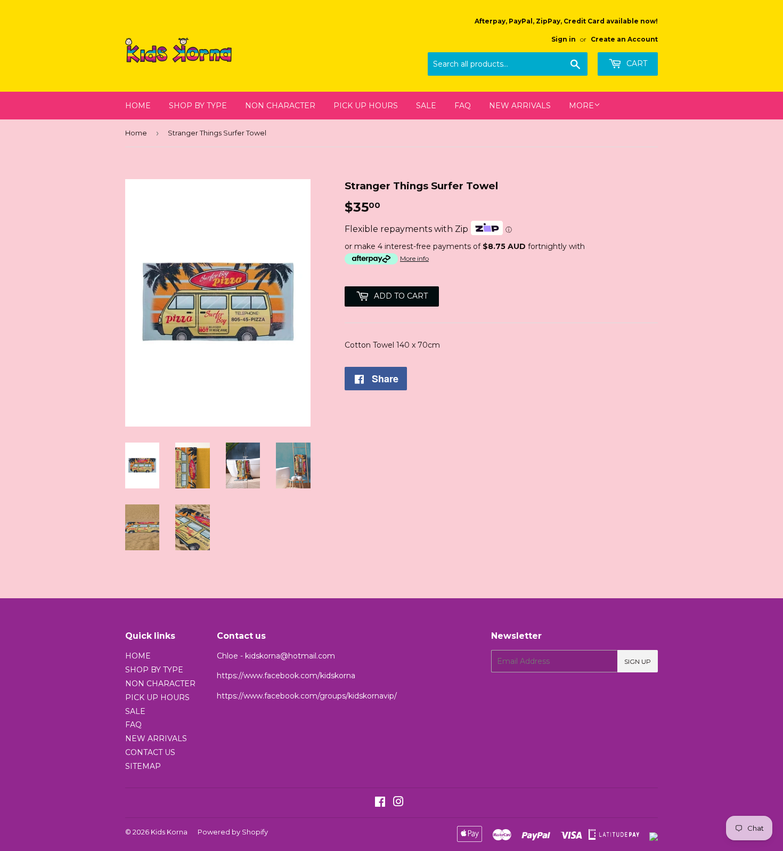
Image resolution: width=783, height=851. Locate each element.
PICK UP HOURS (365, 105)
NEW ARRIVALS (520, 105)
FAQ (462, 105)
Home (136, 133)
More (581, 105)
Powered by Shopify (233, 832)
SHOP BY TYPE (198, 105)
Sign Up (637, 661)
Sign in (563, 39)
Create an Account (624, 39)
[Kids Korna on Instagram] (398, 803)
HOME (138, 105)
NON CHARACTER (280, 105)
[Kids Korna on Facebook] (380, 803)
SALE (426, 105)
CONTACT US (150, 752)
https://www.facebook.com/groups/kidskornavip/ (307, 696)
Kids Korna (169, 832)
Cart (635, 63)
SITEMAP (143, 766)
